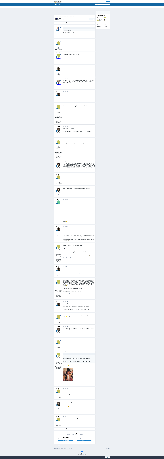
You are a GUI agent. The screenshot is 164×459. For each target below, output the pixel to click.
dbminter (100, 17)
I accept (107, 457)
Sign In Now (84, 440)
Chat (63, 19)
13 (60, 22)
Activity (59, 4)
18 (67, 22)
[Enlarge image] (87, 67)
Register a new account (65, 440)
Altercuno (107, 19)
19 (69, 22)
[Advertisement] (74, 12)
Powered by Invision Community (82, 454)
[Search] (109, 4)
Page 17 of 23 (81, 22)
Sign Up (108, 1)
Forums (55, 6)
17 (66, 22)
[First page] (55, 22)
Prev (57, 22)
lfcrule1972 (100, 19)
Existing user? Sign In (102, 1)
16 (64, 22)
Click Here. (81, 288)
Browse (56, 4)
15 (63, 22)
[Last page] (77, 22)
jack (106, 17)
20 (70, 22)
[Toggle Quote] (63, 28)
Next (76, 22)
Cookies (82, 453)
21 (72, 22)
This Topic (105, 4)
